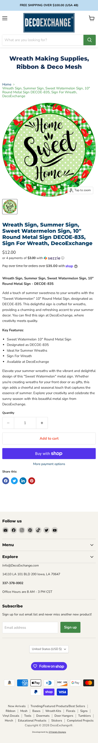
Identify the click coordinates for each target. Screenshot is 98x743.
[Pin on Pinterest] (31, 480)
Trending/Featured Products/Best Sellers (58, 706)
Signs (84, 711)
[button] (49, 258)
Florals (70, 711)
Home (6, 84)
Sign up (70, 627)
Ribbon (10, 711)
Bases (36, 711)
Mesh (23, 711)
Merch (9, 721)
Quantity (8, 413)
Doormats (42, 716)
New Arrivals (17, 706)
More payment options (49, 464)
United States (47, 649)
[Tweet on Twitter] (14, 480)
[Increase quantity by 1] (42, 423)
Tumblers (84, 716)
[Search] (89, 40)
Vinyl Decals (11, 716)
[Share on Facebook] (5, 480)
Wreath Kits (53, 711)
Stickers (56, 721)
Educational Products (32, 721)
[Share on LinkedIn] (23, 480)
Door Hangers (63, 716)
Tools (27, 716)
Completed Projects (80, 721)
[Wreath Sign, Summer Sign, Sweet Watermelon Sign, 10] (10, 206)
